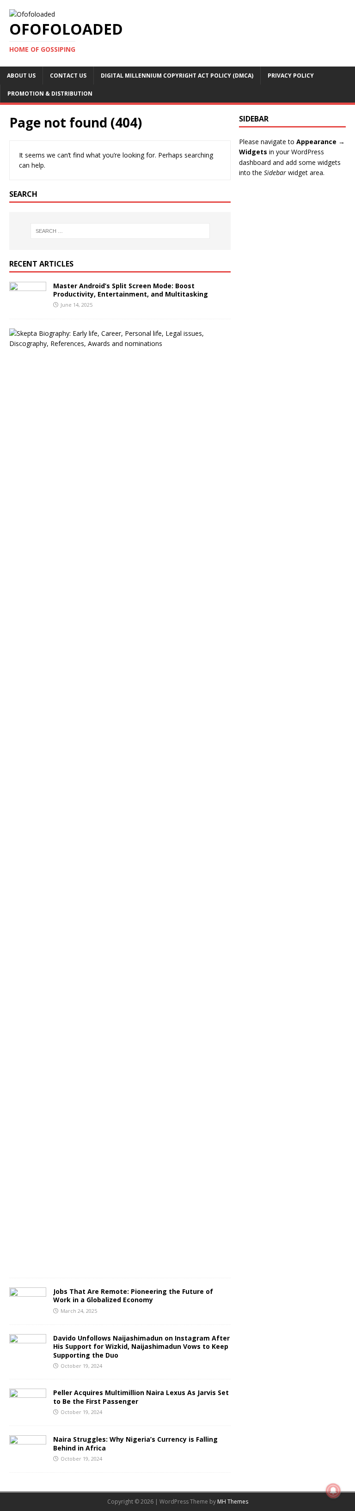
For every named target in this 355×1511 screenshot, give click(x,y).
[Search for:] (120, 231)
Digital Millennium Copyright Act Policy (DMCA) (177, 75)
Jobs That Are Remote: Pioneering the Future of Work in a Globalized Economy (133, 1295)
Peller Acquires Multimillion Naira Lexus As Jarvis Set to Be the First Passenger (141, 1396)
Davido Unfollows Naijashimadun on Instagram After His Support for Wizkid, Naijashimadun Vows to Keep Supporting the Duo (141, 1346)
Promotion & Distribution (49, 93)
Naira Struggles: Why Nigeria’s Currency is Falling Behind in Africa (135, 1443)
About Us (21, 75)
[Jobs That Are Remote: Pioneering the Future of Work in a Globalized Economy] (27, 1309)
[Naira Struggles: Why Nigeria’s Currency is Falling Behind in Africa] (27, 1457)
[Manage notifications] (333, 1490)
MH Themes (232, 1501)
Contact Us (68, 75)
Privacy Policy (291, 75)
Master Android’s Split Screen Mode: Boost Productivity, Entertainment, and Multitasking (130, 289)
